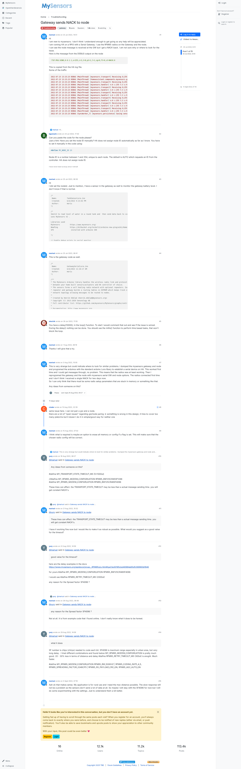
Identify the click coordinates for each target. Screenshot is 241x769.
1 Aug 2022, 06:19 (70, 345)
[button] (12, 761)
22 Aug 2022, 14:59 (68, 546)
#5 (160, 321)
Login (56, 736)
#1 (160, 35)
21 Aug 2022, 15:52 (70, 508)
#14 (160, 632)
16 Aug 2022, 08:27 (68, 456)
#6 (160, 345)
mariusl (52, 35)
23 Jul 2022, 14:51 (70, 35)
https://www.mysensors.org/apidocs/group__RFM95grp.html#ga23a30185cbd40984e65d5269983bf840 (99, 567)
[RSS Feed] (110, 28)
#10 (160, 456)
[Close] (158, 712)
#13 (160, 601)
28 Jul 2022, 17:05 (70, 321)
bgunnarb (53, 134)
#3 (160, 179)
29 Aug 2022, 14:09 (68, 632)
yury (51, 456)
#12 (160, 546)
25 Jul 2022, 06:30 (70, 179)
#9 (160, 431)
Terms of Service (147, 765)
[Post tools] (159, 122)
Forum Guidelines (115, 765)
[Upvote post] (149, 122)
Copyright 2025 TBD (95, 765)
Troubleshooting (49, 28)
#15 (160, 681)
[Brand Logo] (57, 6)
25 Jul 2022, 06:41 (70, 253)
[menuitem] (228, 3)
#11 (160, 508)
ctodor (51, 407)
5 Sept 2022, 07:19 (70, 681)
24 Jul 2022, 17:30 (72, 134)
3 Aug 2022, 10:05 (70, 362)
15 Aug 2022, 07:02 (70, 431)
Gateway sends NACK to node (79, 460)
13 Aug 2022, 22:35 (70, 407)
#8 (160, 407)
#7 (160, 362)
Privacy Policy (131, 765)
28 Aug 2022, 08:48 (71, 601)
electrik (52, 321)
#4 (160, 253)
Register (47, 736)
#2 (160, 134)
